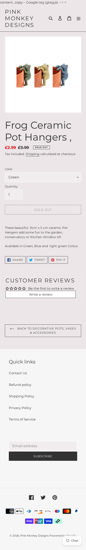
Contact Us (18, 373)
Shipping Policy (21, 396)
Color (8, 169)
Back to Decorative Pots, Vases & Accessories (46, 331)
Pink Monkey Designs (19, 18)
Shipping (32, 154)
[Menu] (78, 18)
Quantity (11, 186)
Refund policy (20, 385)
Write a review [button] (40, 294)
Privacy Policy (20, 408)
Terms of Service (22, 419)
